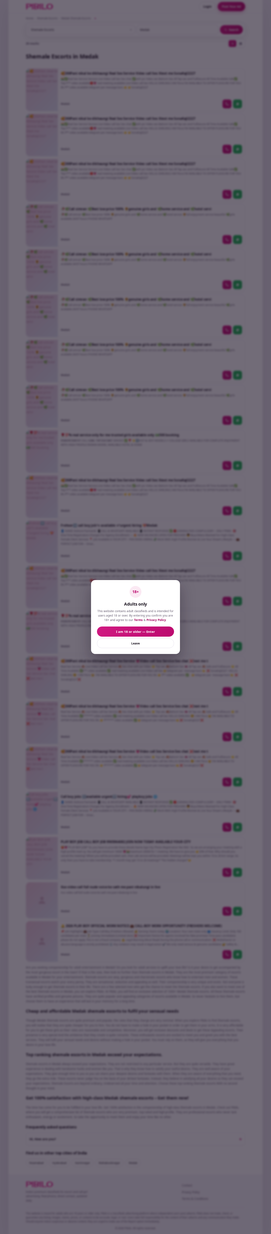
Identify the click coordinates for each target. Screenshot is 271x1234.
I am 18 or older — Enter (135, 631)
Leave (135, 643)
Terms (138, 620)
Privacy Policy (156, 620)
